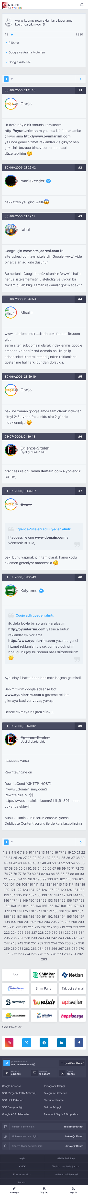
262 (27, 948)
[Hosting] (72, 975)
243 (61, 938)
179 (49, 911)
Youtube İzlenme (54, 1100)
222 (82, 927)
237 (20, 938)
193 (56, 916)
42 (15, 863)
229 (48, 932)
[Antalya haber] (15, 1016)
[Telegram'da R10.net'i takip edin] (44, 1042)
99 (44, 879)
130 (69, 890)
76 (15, 874)
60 (20, 868)
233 (74, 932)
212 (18, 927)
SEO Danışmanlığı (12, 1107)
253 (47, 943)
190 (38, 916)
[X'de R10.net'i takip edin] (26, 1042)
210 (6, 927)
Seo (15, 975)
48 (44, 863)
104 (75, 879)
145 (82, 895)
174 (19, 911)
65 (44, 868)
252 (40, 943)
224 (14, 932)
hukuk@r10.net (74, 1136)
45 (30, 863)
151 (37, 900)
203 (40, 922)
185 (6, 916)
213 (24, 927)
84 (53, 874)
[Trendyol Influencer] (44, 1002)
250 (27, 943)
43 (20, 863)
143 (69, 895)
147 (12, 900)
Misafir (27, 312)
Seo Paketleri (12, 1027)
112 (41, 884)
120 (6, 890)
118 (76, 884)
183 (74, 911)
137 (31, 895)
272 (14, 954)
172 (7, 911)
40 (6, 863)
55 (78, 863)
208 (74, 922)
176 (31, 911)
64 (40, 868)
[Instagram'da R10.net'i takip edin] (9, 1042)
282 (80, 954)
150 (31, 900)
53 (68, 863)
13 (43, 852)
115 (59, 884)
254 (54, 943)
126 (44, 890)
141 (56, 895)
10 (30, 852)
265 (47, 948)
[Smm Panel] (15, 1002)
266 (54, 948)
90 (82, 874)
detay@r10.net (74, 1145)
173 (13, 911)
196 (75, 916)
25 (15, 858)
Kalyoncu (29, 590)
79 (29, 874)
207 (67, 922)
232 (68, 932)
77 (20, 874)
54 (73, 863)
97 (35, 879)
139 (44, 895)
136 (25, 895)
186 (12, 916)
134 (12, 895)
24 (10, 858)
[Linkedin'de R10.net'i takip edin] (61, 1042)
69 (64, 868)
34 (58, 858)
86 (63, 874)
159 (7, 906)
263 (34, 948)
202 (33, 922)
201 (26, 922)
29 (34, 858)
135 (19, 895)
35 (63, 858)
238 (27, 938)
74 (6, 874)
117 (71, 884)
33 (53, 858)
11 (34, 852)
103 (68, 879)
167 (57, 906)
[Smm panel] (44, 975)
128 (56, 890)
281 (73, 954)
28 (30, 858)
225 (20, 932)
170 (75, 906)
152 (43, 900)
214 (30, 927)
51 (58, 863)
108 (18, 884)
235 (7, 938)
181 (61, 911)
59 (16, 868)
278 (53, 954)
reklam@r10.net (73, 1126)
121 (12, 890)
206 (61, 922)
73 (82, 868)
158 (81, 900)
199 (13, 922)
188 (25, 916)
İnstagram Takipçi (54, 1086)
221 (75, 927)
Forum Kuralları (22, 1174)
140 (50, 895)
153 (50, 900)
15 (52, 852)
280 (67, 954)
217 (49, 927)
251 (33, 943)
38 (78, 858)
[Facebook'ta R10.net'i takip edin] (79, 1042)
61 (25, 868)
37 (73, 858)
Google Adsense (11, 1086)
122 (19, 890)
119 (82, 884)
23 (5, 858)
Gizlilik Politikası (66, 1158)
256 (68, 943)
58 (11, 868)
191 (44, 916)
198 (7, 922)
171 (81, 906)
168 (63, 906)
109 (24, 884)
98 (40, 879)
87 (67, 874)
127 (50, 890)
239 (34, 938)
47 (39, 863)
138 (38, 895)
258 (81, 943)
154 (56, 900)
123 (25, 890)
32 (49, 858)
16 (56, 852)
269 (74, 948)
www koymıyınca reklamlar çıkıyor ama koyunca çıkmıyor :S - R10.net (15, 5)
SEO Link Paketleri (12, 1100)
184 (80, 911)
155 (63, 900)
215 (37, 927)
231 (61, 932)
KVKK (22, 1166)
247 (7, 943)
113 (47, 884)
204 (47, 922)
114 (53, 884)
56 (83, 863)
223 (7, 932)
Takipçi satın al (73, 988)
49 (49, 863)
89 (77, 874)
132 (81, 890)
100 (50, 879)
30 (39, 858)
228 (41, 932)
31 (44, 858)
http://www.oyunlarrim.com (47, 136)
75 (10, 874)
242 (54, 938)
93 (15, 879)
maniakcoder (32, 180)
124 (31, 890)
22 (83, 852)
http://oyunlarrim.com (23, 131)
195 (69, 916)
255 (61, 943)
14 (47, 852)
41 (10, 863)
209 (81, 922)
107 (11, 884)
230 (54, 932)
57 (6, 868)
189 (31, 916)
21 (78, 852)
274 (27, 954)
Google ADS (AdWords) (15, 1114)
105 (81, 879)
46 (34, 863)
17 (60, 852)
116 (65, 884)
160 (13, 906)
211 (12, 927)
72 (77, 868)
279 (60, 954)
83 (48, 874)
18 (64, 852)
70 (68, 868)
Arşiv (22, 1158)
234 (81, 932)
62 (30, 868)
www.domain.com (46, 471)
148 (19, 900)
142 (63, 895)
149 (25, 900)
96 (30, 879)
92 (10, 879)
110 (30, 884)
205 (54, 922)
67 (54, 868)
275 (34, 954)
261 (20, 948)
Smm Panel (44, 988)
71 (73, 868)
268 (68, 948)
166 (51, 906)
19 (69, 852)
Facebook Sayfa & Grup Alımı (61, 1114)
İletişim (22, 1182)
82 (43, 874)
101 (56, 879)
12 (38, 852)
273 (21, 954)
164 (38, 906)
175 (25, 911)
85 (58, 874)
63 (35, 868)
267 (61, 948)
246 (81, 938)
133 (6, 895)
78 (24, 874)
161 (19, 906)
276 (40, 954)
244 (68, 938)
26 (20, 858)
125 (38, 890)
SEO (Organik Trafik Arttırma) (19, 1093)
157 (75, 900)
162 (25, 906)
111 (36, 884)
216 (43, 927)
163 (31, 906)
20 (74, 852)
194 (63, 916)
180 (55, 911)
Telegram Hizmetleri (55, 1093)
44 (25, 863)
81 (38, 874)
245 (74, 938)
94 (20, 879)
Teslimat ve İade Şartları (66, 1166)
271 (8, 954)
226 (27, 932)
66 (49, 868)
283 (44, 959)
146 (6, 900)
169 (69, 906)
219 (62, 927)
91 (6, 879)
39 (83, 858)
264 (41, 948)
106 (5, 884)
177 (37, 911)
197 (81, 916)
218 (56, 927)
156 (69, 900)
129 (63, 890)
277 (47, 954)
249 (20, 943)
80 (34, 874)
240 (41, 938)
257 (74, 943)
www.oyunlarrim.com (23, 695)
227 (34, 932)
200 (20, 922)
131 (75, 890)
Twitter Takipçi (52, 1107)
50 (54, 863)
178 (43, 911)
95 (25, 879)
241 (47, 938)
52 (63, 863)
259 (7, 948)
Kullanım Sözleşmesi (66, 1174)
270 (81, 948)
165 (44, 906)
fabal (25, 229)
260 (14, 948)
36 (68, 858)
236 (14, 938)
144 (75, 895)
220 (69, 927)
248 (13, 943)
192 (50, 916)
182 (68, 911)
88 (72, 874)
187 (19, 916)
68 (59, 868)
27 (25, 858)
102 (62, 879)
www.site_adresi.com (41, 251)
